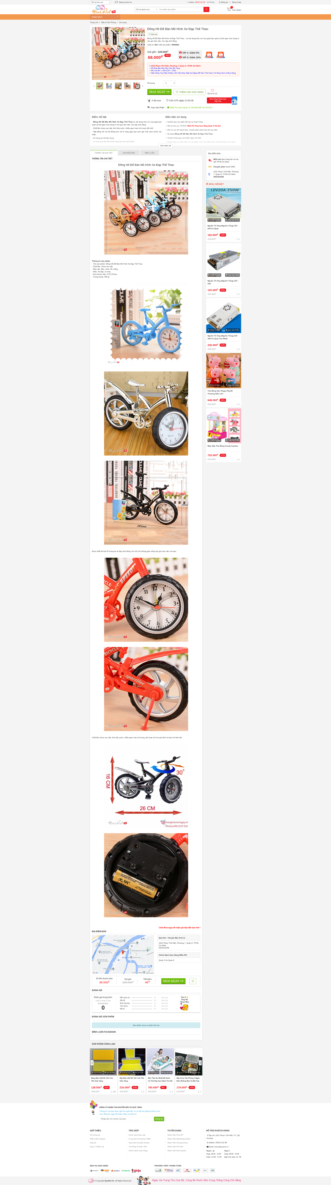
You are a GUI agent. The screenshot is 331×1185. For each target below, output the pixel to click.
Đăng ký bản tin (125, 2)
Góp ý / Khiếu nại (97, 1147)
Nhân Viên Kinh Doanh (176, 1151)
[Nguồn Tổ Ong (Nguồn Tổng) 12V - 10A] (223, 270)
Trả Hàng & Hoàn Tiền (138, 1147)
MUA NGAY (157, 92)
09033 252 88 (221, 1143)
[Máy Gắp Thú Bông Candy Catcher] (223, 435)
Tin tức (212, 2)
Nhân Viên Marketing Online (178, 1139)
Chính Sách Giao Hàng (138, 1151)
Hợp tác (93, 1143)
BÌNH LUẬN (150, 153)
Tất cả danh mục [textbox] (143, 9)
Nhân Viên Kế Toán (175, 1147)
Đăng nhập (236, 2)
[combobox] (100, 2)
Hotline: (197, 2)
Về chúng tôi (95, 1135)
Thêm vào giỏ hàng (191, 92)
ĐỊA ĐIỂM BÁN (129, 153)
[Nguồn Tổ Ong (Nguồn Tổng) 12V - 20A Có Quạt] (223, 215)
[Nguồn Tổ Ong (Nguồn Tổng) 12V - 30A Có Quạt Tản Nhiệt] (223, 325)
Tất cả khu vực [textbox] (97, 2)
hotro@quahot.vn (221, 1147)
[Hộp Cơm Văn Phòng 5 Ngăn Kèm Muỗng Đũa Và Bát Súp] (188, 1071)
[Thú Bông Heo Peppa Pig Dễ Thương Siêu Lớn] (223, 380)
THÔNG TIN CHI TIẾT (104, 153)
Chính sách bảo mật (137, 1135)
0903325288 (164, 948)
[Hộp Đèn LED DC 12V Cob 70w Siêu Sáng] (131, 1071)
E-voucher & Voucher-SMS (140, 1139)
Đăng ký (224, 2)
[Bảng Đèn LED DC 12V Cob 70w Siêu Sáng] (103, 1071)
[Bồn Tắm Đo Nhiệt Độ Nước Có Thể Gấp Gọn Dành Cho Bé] (160, 1071)
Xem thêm (164, 146)
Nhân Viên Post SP (175, 1135)
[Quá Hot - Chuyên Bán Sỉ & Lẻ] (103, 9)
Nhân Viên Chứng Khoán (177, 1143)
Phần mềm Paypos (97, 1139)
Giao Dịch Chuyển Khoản (139, 1143)
